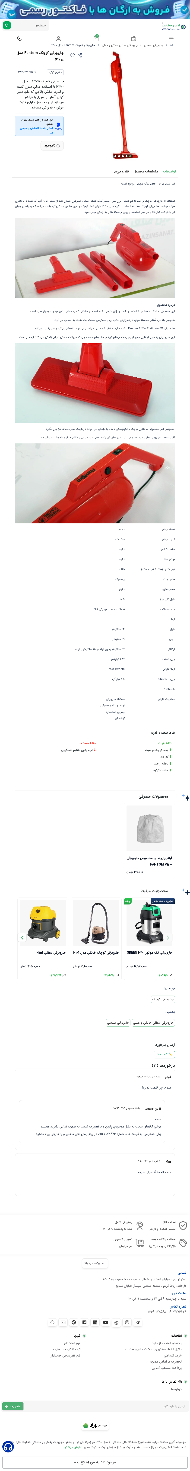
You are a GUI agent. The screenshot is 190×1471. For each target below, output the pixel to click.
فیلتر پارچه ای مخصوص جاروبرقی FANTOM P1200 (149, 861)
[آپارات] (116, 1322)
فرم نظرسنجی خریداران (65, 1355)
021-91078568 (157, 1311)
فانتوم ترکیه (55, 72)
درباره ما (176, 1389)
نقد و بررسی (120, 171)
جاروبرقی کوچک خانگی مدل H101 (96, 952)
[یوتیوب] (105, 1322)
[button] (22, 937)
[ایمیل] (63, 1322)
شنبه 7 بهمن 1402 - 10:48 (148, 1077)
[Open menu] (171, 38)
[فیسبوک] (84, 1322)
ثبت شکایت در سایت (66, 1349)
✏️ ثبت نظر (164, 1054)
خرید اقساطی (173, 1355)
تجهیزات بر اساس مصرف (166, 1361)
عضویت (15, 1406)
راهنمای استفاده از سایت (166, 1343)
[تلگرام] (137, 1322)
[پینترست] (73, 1322)
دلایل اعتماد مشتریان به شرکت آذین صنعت (153, 1349)
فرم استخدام (72, 1343)
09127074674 (177, 1311)
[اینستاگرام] (127, 1322)
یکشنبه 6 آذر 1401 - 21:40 (149, 1161)
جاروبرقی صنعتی (153, 45)
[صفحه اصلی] (171, 45)
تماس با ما (169, 1381)
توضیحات (169, 171)
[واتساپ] (52, 1322)
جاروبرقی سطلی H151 (51, 952)
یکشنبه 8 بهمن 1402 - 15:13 (127, 1108)
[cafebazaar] (95, 1425)
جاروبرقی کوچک (163, 999)
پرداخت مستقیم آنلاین (167, 1367)
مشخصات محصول (145, 171)
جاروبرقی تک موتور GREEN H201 (149, 952)
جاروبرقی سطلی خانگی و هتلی (119, 45)
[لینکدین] (95, 1322)
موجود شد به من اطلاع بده (95, 1462)
